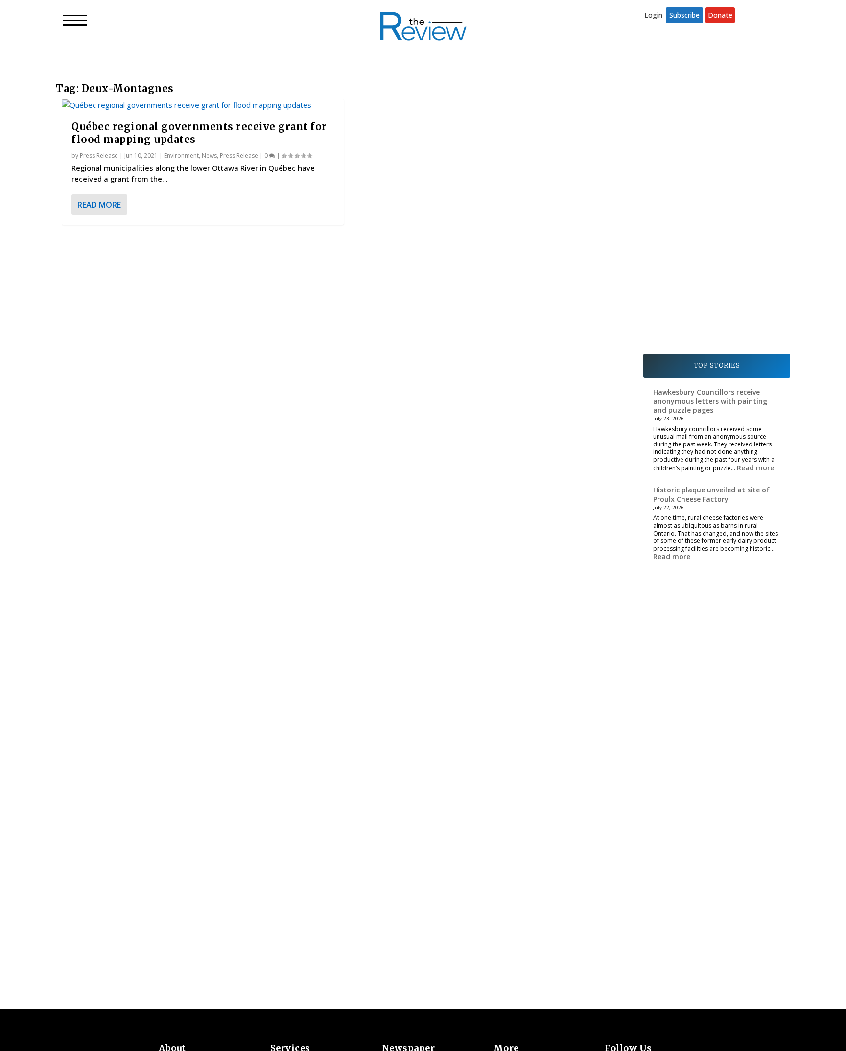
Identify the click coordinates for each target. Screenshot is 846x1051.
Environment (181, 155)
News (209, 155)
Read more (755, 467)
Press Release (99, 155)
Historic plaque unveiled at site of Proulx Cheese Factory (711, 494)
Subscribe (684, 15)
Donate (720, 15)
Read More (99, 204)
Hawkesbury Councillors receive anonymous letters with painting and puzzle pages (710, 400)
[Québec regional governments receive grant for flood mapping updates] (203, 105)
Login (653, 15)
